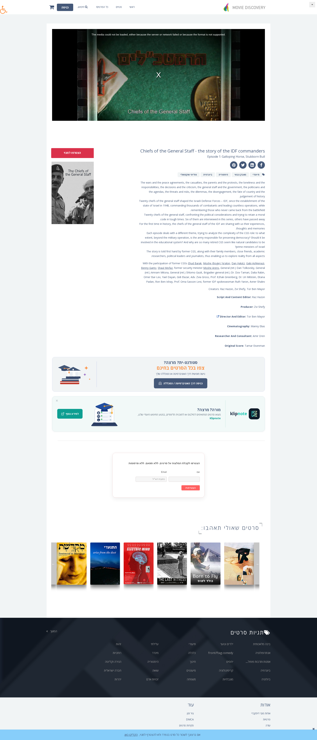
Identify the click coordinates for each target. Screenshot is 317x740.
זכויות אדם (152, 679)
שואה (155, 670)
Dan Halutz (238, 263)
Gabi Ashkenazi (255, 263)
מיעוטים (191, 670)
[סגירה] (56, 400)
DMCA (190, 719)
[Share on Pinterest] (233, 165)
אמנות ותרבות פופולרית (257, 662)
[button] (4, 8)
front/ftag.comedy (220, 653)
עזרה (268, 725)
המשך (53, 631)
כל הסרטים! (102, 7)
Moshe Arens (211, 268)
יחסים (229, 662)
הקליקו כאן (131, 735)
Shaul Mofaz (165, 268)
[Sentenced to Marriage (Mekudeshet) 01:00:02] (72, 563)
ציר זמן (190, 713)
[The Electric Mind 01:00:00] (139, 563)
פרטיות (266, 719)
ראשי (132, 7)
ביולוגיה (265, 679)
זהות (118, 644)
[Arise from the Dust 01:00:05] (105, 563)
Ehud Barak (195, 263)
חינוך (193, 662)
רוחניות (117, 653)
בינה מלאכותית (261, 644)
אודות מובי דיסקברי (260, 713)
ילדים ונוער (226, 644)
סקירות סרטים (186, 725)
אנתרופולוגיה (262, 653)
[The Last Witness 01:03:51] (172, 563)
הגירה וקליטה (113, 662)
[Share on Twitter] (243, 165)
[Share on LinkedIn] (252, 165)
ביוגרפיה (265, 670)
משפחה (191, 679)
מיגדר (155, 653)
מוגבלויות (228, 679)
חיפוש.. (81, 7)
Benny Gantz (148, 268)
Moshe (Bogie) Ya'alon (216, 263)
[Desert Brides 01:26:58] (239, 563)
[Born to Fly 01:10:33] (206, 563)
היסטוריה (152, 662)
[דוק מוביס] (245, 7)
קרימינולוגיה (226, 670)
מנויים (119, 7)
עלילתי (154, 644)
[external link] (218, 316)
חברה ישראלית (112, 670)
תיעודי (192, 644)
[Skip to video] (312, 4)
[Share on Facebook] (261, 165)
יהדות (118, 679)
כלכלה (192, 653)
